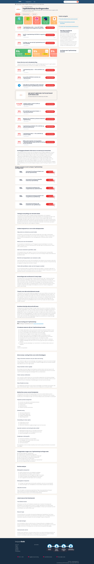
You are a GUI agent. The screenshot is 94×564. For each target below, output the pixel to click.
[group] (19, 20)
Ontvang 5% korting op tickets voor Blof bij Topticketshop (35, 172)
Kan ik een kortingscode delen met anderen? (26, 461)
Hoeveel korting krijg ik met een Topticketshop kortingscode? (29, 455)
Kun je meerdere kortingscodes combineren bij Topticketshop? (30, 459)
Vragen (16, 546)
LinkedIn (16, 548)
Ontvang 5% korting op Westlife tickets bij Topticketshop (34, 180)
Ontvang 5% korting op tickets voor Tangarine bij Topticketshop (35, 196)
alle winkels (36, 544)
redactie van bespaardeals (38, 323)
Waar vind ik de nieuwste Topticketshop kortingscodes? (28, 457)
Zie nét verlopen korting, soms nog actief (68, 19)
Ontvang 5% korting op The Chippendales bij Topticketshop (34, 188)
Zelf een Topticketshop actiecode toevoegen (67, 22)
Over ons (17, 544)
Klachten (17, 549)
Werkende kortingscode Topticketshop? (25, 453)
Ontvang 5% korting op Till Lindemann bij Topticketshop (33, 204)
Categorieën (28, 1)
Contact (16, 547)
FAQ (34, 1)
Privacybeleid (17, 551)
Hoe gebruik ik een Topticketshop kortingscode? (27, 454)
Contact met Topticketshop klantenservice (69, 26)
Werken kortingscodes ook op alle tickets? (26, 458)
